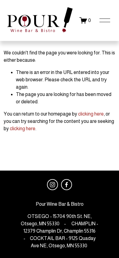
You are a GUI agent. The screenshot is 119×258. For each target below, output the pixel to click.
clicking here (91, 113)
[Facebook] (66, 184)
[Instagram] (52, 184)
